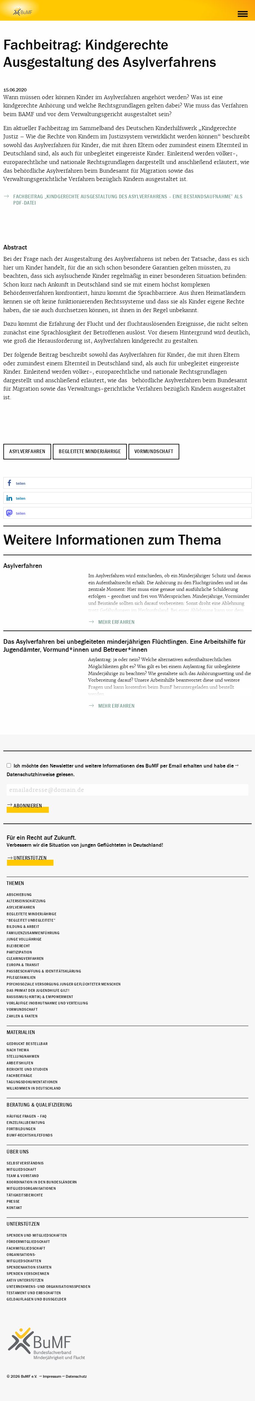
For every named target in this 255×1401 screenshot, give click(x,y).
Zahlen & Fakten (22, 1016)
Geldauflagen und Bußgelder (36, 1299)
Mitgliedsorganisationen (31, 1188)
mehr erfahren (116, 622)
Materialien (21, 1032)
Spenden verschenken (28, 1273)
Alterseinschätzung (26, 901)
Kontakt (14, 1207)
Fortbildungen (21, 1129)
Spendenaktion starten (29, 1267)
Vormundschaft (153, 451)
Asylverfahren (27, 451)
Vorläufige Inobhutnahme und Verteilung (47, 1003)
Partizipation (19, 952)
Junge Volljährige (24, 939)
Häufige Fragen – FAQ (27, 1116)
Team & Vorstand (23, 1175)
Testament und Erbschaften (34, 1293)
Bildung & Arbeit (23, 926)
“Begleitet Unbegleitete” (31, 920)
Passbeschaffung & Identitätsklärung (44, 971)
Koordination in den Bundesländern (42, 1182)
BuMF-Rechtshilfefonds (29, 1135)
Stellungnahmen (23, 1056)
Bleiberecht (18, 946)
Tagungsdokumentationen (32, 1082)
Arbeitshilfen (20, 1063)
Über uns (18, 1152)
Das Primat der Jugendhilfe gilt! (38, 990)
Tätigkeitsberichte (25, 1195)
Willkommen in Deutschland (34, 1088)
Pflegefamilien (21, 977)
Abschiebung (19, 894)
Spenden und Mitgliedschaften (37, 1235)
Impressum (52, 1376)
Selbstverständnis (25, 1163)
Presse (13, 1201)
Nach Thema (18, 1050)
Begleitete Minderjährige (90, 451)
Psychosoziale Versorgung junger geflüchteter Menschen (64, 984)
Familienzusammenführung (33, 933)
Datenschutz (76, 1376)
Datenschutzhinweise (31, 775)
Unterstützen (30, 858)
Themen (15, 883)
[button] (127, 483)
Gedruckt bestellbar (27, 1043)
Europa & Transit (23, 965)
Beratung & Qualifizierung (39, 1105)
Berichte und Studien (27, 1069)
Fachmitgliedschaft (26, 1248)
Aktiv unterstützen (25, 1280)
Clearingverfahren (25, 958)
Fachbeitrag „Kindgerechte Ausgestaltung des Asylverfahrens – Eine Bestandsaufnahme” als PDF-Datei (128, 200)
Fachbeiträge (20, 1075)
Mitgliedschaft (22, 1169)
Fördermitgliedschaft (28, 1241)
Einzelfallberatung (26, 1122)
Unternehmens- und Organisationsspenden (48, 1286)
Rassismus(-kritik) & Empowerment (40, 996)
